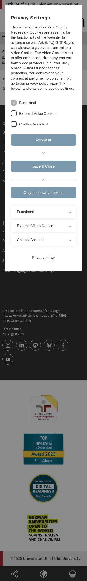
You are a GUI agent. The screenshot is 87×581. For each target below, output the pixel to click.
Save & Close (43, 166)
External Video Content (38, 113)
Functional (27, 103)
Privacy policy (43, 257)
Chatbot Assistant (33, 124)
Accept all (43, 140)
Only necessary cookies (43, 192)
